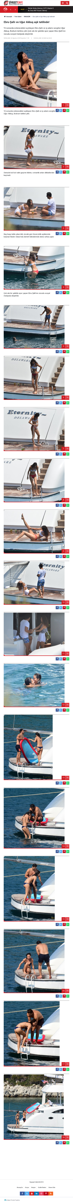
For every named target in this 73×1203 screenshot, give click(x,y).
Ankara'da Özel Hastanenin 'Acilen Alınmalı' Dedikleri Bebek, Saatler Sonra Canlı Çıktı (41, 9)
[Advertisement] (36, 1163)
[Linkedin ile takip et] (36, 1193)
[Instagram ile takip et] (41, 1193)
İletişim (33, 1187)
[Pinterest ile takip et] (46, 1193)
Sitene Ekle (51, 1187)
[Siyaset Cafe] (13, 3)
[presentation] (10, 9)
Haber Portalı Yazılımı (13, 1200)
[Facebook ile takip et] (22, 1193)
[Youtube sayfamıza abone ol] (31, 1193)
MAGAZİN (27, 16)
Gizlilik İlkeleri (42, 1187)
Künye (27, 1187)
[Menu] (62, 3)
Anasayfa (9, 16)
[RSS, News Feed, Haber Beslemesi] (50, 1193)
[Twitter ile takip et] (27, 1193)
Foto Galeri (18, 16)
